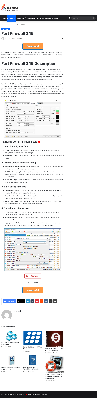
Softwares (11, 18)
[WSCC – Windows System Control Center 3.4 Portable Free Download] (54, 364)
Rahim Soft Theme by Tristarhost (37, 394)
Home (4, 18)
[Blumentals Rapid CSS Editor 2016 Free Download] (54, 339)
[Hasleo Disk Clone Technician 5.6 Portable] (32, 360)
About (56, 18)
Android (21, 18)
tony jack (7, 38)
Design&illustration (32, 18)
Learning (50, 18)
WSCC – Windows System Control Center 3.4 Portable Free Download (54, 376)
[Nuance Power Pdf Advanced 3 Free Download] (10, 360)
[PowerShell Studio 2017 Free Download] (32, 338)
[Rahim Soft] (9, 8)
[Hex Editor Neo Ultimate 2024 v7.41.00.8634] (10, 336)
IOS (42, 18)
